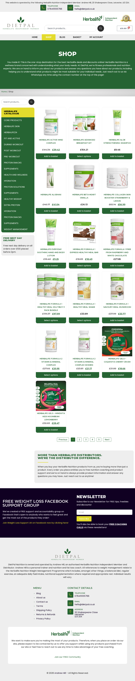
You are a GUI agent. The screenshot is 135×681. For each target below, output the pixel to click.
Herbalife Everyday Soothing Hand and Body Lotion (51, 252)
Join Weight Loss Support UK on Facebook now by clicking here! (35, 522)
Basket (77, 37)
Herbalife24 (10, 132)
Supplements (11, 168)
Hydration (10, 180)
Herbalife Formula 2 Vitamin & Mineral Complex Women (84, 361)
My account (96, 37)
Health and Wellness (15, 174)
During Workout (13, 144)
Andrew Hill (60, 673)
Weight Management (16, 229)
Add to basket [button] (51, 156)
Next (107, 439)
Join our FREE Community (67, 656)
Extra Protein (12, 205)
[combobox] (70, 28)
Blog (62, 37)
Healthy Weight (13, 199)
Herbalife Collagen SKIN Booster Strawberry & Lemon (117, 197)
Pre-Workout (12, 156)
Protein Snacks (12, 162)
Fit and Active (12, 138)
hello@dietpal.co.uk (84, 8)
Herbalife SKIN (12, 126)
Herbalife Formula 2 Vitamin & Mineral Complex (51, 361)
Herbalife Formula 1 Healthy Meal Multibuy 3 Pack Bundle (51, 307)
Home (35, 37)
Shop (49, 37)
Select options (84, 156)
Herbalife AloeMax (51, 194)
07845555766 (54, 8)
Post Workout (12, 150)
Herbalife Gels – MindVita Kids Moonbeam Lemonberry (51, 416)
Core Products (13, 120)
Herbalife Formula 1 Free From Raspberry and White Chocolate (117, 252)
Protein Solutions (14, 186)
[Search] (100, 28)
